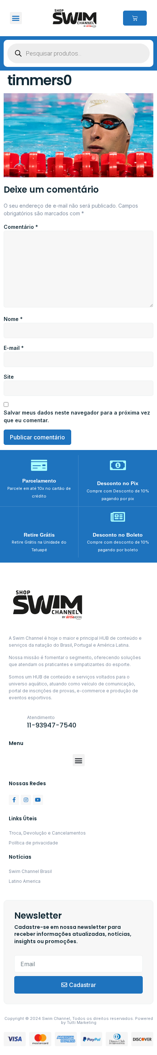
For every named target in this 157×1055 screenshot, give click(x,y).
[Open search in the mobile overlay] (78, 53)
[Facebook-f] (14, 800)
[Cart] (135, 18)
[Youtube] (38, 800)
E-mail (14, 348)
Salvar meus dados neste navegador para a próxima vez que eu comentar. (77, 416)
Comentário (21, 227)
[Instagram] (26, 800)
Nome (13, 319)
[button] (16, 18)
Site (9, 377)
